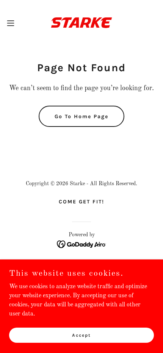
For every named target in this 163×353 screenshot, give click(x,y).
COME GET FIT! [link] (81, 201)
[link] (81, 23)
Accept (81, 334)
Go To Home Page (81, 116)
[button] (15, 23)
